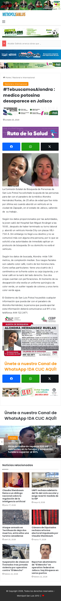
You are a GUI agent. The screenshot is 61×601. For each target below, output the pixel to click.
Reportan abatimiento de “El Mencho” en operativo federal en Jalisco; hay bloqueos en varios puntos (45, 567)
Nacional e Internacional (24, 77)
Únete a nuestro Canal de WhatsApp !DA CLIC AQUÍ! (30, 366)
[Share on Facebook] (11, 147)
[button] (30, 169)
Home (8, 77)
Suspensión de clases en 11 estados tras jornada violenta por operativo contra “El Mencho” (15, 566)
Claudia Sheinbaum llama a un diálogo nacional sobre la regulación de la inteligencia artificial (13, 496)
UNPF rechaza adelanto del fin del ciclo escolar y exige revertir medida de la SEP (45, 494)
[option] (30, 442)
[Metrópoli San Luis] (14, 14)
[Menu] (3, 21)
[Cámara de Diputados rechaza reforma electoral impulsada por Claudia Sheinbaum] (45, 517)
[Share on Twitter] (50, 147)
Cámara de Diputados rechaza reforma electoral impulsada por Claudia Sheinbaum (45, 531)
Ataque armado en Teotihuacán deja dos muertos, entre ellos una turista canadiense (15, 531)
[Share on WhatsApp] (30, 147)
